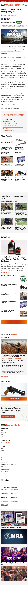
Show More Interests (17, 399)
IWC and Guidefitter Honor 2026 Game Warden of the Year (9, 276)
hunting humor (17, 114)
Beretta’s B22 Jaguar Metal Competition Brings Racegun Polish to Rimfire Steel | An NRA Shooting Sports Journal (13, 367)
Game (5, 15)
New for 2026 (7, 272)
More (9, 237)
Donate (17, 1)
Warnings (2, 589)
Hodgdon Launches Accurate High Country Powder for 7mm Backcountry (14, 258)
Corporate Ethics (18, 587)
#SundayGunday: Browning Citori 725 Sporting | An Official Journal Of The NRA (20, 228)
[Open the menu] (25, 4)
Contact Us (3, 432)
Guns (2, 454)
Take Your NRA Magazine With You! (11, 527)
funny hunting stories (8, 114)
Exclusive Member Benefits (6, 473)
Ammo (2, 450)
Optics (2, 456)
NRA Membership (4, 471)
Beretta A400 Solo (6, 358)
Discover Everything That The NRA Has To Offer (12, 563)
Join (10, 1)
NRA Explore (3, 466)
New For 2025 (5, 337)
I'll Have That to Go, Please (10, 123)
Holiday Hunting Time (9, 131)
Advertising (3, 430)
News (2, 15)
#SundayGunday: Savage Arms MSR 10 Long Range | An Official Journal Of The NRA (21, 213)
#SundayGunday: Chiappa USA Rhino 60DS (9, 285)
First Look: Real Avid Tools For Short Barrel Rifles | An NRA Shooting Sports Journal (14, 361)
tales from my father (11, 115)
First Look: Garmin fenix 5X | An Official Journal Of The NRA (6, 227)
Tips (2, 458)
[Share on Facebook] (2, 18)
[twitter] (5, 18)
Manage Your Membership (6, 477)
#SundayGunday (5, 381)
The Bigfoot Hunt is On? (9, 125)
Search (2, 438)
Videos (2, 459)
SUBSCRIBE (7, 416)
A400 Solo (12, 358)
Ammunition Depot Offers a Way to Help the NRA (8, 310)
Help (2, 436)
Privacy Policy (3, 587)
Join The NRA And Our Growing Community (13, 545)
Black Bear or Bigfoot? (9, 121)
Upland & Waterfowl (11, 15)
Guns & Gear (3, 452)
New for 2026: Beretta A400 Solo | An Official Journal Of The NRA (13, 356)
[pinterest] (8, 18)
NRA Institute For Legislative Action (8, 464)
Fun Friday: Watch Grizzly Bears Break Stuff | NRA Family (6, 212)
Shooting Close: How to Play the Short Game (8, 293)
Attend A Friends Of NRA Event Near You (12, 582)
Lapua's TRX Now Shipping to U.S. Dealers (8, 302)
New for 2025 (4, 376)
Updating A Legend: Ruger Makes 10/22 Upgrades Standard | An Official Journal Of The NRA (13, 371)
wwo (9, 116)
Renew (13, 1)
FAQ (2, 434)
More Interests (14, 334)
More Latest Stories (17, 322)
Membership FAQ (4, 475)
